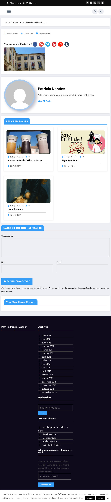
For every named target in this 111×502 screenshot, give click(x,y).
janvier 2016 (47, 378)
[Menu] (9, 11)
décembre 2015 (49, 381)
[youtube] (102, 2)
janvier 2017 (47, 349)
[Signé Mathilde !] (83, 142)
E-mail (59, 262)
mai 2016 (46, 367)
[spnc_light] (101, 11)
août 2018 (46, 335)
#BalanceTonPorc (50, 441)
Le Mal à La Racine (51, 445)
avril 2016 (46, 371)
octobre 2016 (48, 353)
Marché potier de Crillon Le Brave (25, 160)
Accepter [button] (89, 498)
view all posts (44, 101)
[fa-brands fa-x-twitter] (91, 2)
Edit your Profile (81, 95)
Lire (107, 498)
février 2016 (47, 374)
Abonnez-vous (46, 484)
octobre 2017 (48, 346)
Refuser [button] (100, 498)
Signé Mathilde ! (70, 160)
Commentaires (7, 236)
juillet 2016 (47, 360)
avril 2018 (46, 342)
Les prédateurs (15, 209)
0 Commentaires (44, 33)
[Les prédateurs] (28, 190)
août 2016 (46, 356)
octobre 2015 (48, 388)
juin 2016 (46, 364)
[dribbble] (94, 2)
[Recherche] (95, 11)
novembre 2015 (49, 385)
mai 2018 (46, 339)
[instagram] (98, 2)
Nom (3, 262)
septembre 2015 (49, 392)
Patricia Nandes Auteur (14, 327)
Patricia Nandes (12, 33)
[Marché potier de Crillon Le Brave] (28, 142)
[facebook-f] (87, 2)
